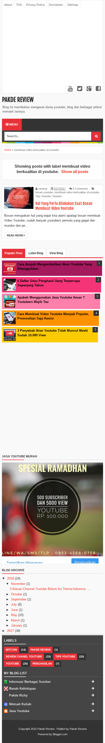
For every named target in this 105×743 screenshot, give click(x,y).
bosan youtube (44, 192)
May (14, 615)
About (8, 5)
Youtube (57, 196)
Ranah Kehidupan (22, 688)
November (18, 584)
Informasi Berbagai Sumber (30, 682)
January (17, 625)
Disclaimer (56, 5)
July (14, 604)
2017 (11, 631)
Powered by (45, 734)
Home (7, 149)
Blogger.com (60, 734)
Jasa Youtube (19, 711)
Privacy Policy (35, 5)
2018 (11, 578)
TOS (19, 5)
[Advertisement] (52, 51)
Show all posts (74, 172)
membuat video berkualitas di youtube (76, 192)
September (19, 599)
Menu (13, 124)
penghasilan (42, 663)
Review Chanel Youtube (24, 656)
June (15, 610)
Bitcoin (11, 649)
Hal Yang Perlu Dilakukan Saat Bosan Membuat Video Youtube (63, 206)
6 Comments (80, 188)
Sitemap (72, 5)
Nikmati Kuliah (20, 704)
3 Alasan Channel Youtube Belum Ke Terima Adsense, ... (50, 589)
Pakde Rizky (18, 695)
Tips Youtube (43, 196)
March (16, 620)
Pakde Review (18, 99)
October (17, 594)
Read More (15, 235)
